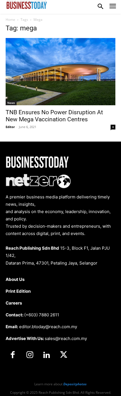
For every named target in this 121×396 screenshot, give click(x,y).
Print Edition (18, 291)
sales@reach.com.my (66, 338)
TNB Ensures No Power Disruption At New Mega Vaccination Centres (54, 116)
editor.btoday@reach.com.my (48, 326)
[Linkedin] (47, 355)
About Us (15, 279)
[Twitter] (64, 355)
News (11, 103)
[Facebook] (13, 355)
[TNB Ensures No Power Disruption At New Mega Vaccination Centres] (60, 71)
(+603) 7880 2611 (41, 314)
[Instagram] (30, 355)
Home (10, 19)
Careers (14, 303)
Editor (10, 127)
